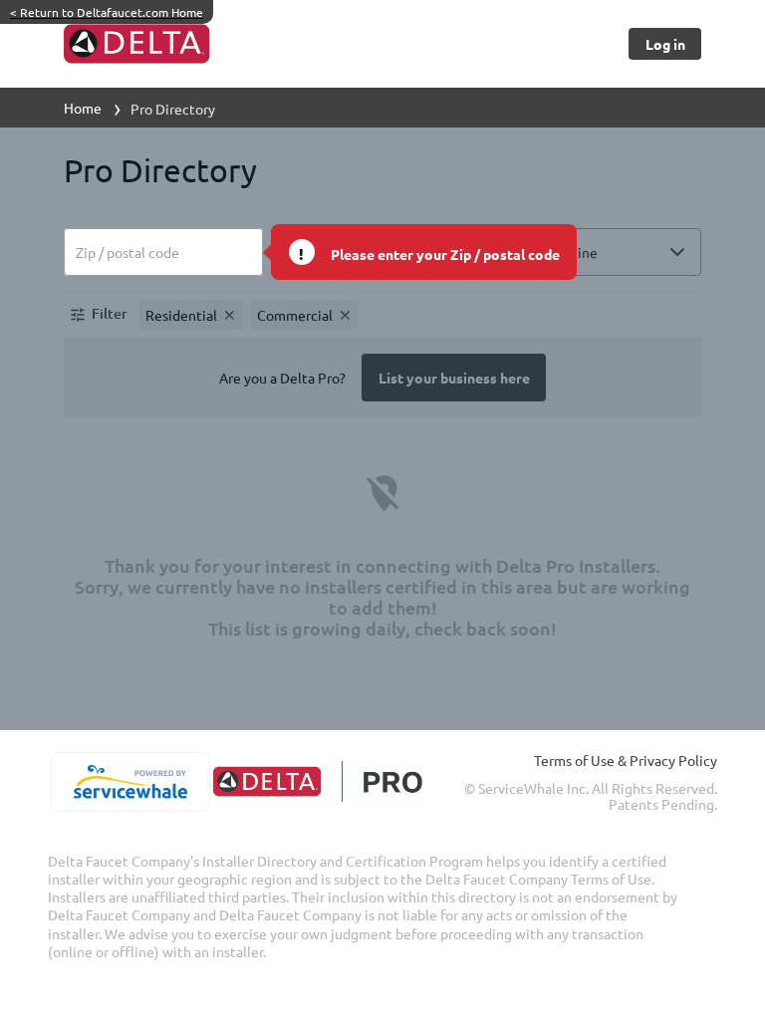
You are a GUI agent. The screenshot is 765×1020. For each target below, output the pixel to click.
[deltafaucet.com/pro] (317, 781)
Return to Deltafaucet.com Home (106, 12)
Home (83, 108)
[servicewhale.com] (130, 782)
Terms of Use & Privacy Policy (625, 760)
